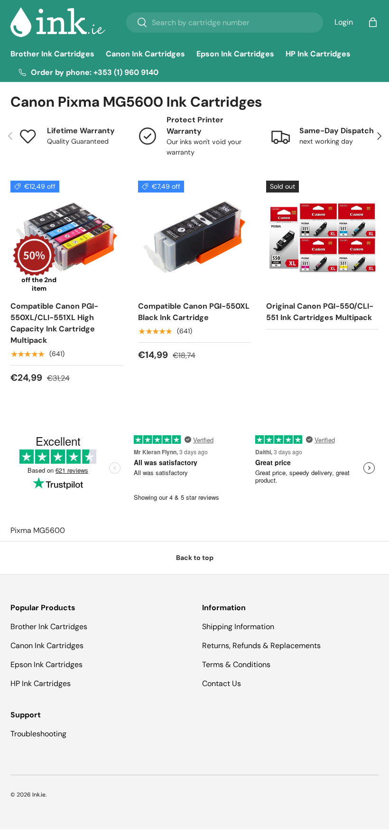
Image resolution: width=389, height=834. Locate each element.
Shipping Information (238, 627)
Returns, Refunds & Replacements (261, 646)
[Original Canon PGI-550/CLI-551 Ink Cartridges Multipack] (322, 237)
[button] (372, 22)
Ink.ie (39, 794)
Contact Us (221, 683)
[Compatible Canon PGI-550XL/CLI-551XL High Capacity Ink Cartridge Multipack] (66, 237)
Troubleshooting (38, 734)
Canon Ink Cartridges (145, 54)
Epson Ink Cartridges (235, 54)
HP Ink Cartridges (318, 54)
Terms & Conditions (236, 664)
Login (343, 22)
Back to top (194, 557)
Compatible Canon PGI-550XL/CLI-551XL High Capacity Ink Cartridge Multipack (54, 323)
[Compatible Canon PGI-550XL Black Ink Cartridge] (194, 237)
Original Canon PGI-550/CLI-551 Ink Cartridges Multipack (319, 311)
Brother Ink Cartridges (52, 54)
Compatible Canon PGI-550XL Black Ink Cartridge (194, 311)
